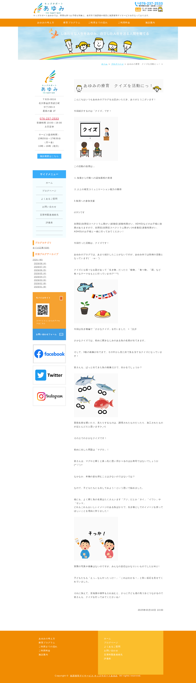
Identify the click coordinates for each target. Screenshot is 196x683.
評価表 (49, 222)
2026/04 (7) (40, 277)
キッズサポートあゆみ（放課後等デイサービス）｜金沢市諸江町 (53, 8)
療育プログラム (71, 22)
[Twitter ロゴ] (49, 382)
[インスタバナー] (49, 403)
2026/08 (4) (40, 263)
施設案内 (150, 22)
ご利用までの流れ (98, 22)
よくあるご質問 (49, 199)
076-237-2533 (49, 118)
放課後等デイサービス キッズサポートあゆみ (94, 676)
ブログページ (117, 64)
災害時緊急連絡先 (49, 215)
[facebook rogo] (49, 361)
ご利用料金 (124, 22)
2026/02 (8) (40, 283)
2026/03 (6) (40, 280)
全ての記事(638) (41, 248)
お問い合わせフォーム (46, 334)
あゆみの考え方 (45, 22)
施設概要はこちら (49, 156)
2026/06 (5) (40, 270)
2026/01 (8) (40, 287)
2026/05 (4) (40, 273)
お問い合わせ (49, 207)
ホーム (104, 64)
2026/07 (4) (40, 267)
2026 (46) (38, 260)
